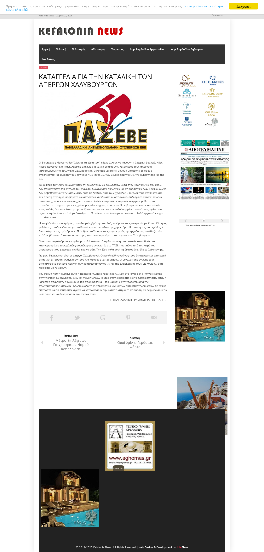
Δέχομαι (244, 6)
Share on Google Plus (102, 317)
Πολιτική (61, 49)
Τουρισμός (117, 49)
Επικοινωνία (217, 15)
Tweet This (77, 317)
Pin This (128, 317)
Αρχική (46, 49)
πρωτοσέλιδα (194, 225)
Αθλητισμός (98, 49)
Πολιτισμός (78, 49)
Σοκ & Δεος (48, 59)
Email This (154, 317)
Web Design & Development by (163, 547)
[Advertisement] (199, 257)
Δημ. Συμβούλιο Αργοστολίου (147, 49)
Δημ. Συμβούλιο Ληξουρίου (187, 49)
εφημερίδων (209, 225)
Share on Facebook (51, 317)
